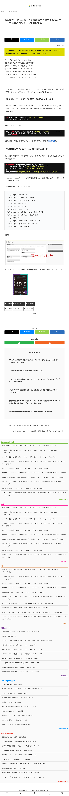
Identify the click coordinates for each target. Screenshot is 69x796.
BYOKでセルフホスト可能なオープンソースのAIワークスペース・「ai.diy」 (23, 488)
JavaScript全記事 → (63, 728)
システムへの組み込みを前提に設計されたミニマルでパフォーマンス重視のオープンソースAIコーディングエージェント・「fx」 (34, 494)
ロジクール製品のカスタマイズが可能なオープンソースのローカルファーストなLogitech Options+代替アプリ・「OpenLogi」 (34, 483)
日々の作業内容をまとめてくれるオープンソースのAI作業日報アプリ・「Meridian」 (26, 608)
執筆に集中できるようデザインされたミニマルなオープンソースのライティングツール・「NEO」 (29, 446)
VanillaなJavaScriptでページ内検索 (12, 711)
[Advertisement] (34, 30)
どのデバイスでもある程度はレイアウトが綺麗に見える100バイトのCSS (22, 654)
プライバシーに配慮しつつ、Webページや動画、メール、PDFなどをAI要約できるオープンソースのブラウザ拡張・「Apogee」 (33, 524)
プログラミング (29, 308)
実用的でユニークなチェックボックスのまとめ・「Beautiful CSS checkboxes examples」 (28, 640)
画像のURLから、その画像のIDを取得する (14, 737)
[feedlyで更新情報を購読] (19, 342)
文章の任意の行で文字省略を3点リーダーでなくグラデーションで (20, 672)
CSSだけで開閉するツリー (9, 636)
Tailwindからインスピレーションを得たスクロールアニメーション (21, 631)
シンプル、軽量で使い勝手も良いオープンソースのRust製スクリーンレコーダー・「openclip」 (29, 519)
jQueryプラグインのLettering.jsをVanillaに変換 (16, 724)
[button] (63, 458)
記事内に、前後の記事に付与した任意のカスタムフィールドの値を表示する (23, 764)
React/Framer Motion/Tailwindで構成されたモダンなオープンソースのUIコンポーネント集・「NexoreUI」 (33, 477)
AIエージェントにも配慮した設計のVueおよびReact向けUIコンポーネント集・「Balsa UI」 (28, 603)
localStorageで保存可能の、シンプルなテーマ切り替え (18, 698)
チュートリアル (18, 308)
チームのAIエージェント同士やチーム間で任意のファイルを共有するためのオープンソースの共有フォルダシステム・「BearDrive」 (34, 618)
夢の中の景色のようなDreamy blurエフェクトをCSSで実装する (20, 658)
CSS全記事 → (64, 676)
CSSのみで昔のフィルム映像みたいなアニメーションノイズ (19, 645)
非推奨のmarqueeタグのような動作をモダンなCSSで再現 (18, 667)
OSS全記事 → (64, 561)
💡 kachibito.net (34, 6)
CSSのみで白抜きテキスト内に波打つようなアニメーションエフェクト (22, 649)
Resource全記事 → (63, 499)
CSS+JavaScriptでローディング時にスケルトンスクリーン (19, 706)
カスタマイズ (31, 303)
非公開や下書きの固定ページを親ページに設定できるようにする (20, 746)
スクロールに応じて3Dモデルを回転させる (14, 693)
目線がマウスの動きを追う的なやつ (12, 702)
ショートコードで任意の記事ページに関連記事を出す (17, 759)
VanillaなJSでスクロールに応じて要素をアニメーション (18, 715)
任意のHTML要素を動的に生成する (12, 684)
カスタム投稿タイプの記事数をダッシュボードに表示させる (19, 741)
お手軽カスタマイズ (20, 303)
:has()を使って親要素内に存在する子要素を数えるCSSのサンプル (20, 663)
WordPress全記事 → (63, 781)
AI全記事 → (65, 623)
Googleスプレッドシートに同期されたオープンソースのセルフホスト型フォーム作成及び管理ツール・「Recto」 (34, 473)
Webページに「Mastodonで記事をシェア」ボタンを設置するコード (22, 689)
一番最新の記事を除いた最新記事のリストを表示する (17, 750)
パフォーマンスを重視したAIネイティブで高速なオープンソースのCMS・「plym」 (25, 468)
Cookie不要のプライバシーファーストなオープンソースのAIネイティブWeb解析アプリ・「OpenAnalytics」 (33, 612)
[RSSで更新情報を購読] (50, 342)
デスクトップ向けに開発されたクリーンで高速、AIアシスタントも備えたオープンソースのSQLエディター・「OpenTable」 (32, 451)
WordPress (9, 303)
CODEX (50, 141)
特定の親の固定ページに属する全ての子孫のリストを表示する (20, 755)
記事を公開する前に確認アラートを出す (13, 768)
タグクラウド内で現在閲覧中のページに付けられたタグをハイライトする (23, 777)
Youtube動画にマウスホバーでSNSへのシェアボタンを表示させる (21, 773)
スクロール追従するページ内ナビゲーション (14, 720)
